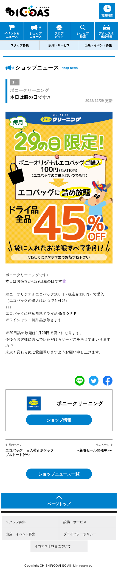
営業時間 (107, 15)
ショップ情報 (59, 420)
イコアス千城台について (53, 546)
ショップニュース (36, 35)
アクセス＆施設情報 (106, 35)
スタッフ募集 (20, 45)
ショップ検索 (83, 35)
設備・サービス (59, 45)
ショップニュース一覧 (59, 474)
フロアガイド (59, 35)
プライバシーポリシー (79, 534)
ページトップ (59, 504)
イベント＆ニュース (11, 35)
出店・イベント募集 (98, 45)
